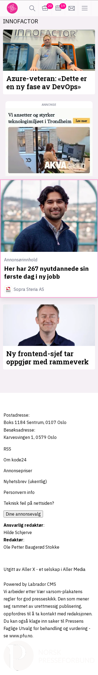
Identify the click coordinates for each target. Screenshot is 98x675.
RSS (7, 449)
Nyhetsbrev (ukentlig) (25, 481)
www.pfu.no (20, 635)
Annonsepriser (18, 470)
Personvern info (19, 492)
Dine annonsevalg (23, 514)
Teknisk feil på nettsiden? (29, 503)
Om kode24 (15, 459)
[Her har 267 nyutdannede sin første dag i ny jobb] (49, 216)
